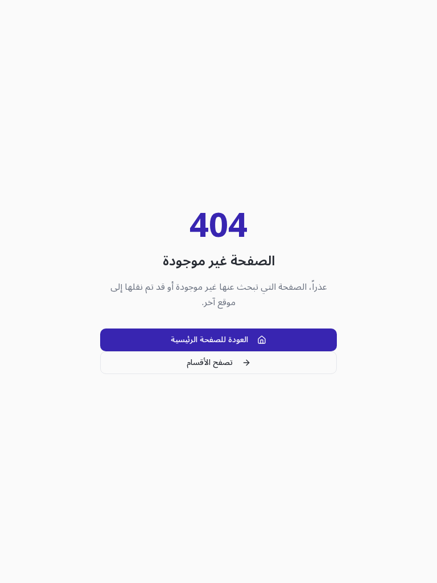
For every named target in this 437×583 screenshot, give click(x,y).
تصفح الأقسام (210, 362)
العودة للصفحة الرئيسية (209, 339)
